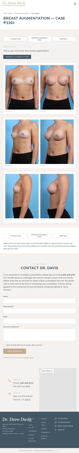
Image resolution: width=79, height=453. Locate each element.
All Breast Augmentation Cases (39, 39)
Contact (44, 419)
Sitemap (43, 428)
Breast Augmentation (22, 13)
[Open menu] (75, 3)
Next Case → (64, 39)
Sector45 (57, 450)
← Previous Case (15, 39)
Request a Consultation (17, 57)
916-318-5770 (69, 275)
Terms (31, 357)
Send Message (14, 351)
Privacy (26, 357)
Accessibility (45, 432)
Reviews (31, 435)
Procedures (32, 431)
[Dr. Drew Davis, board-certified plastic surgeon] (13, 4)
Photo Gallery (7, 13)
